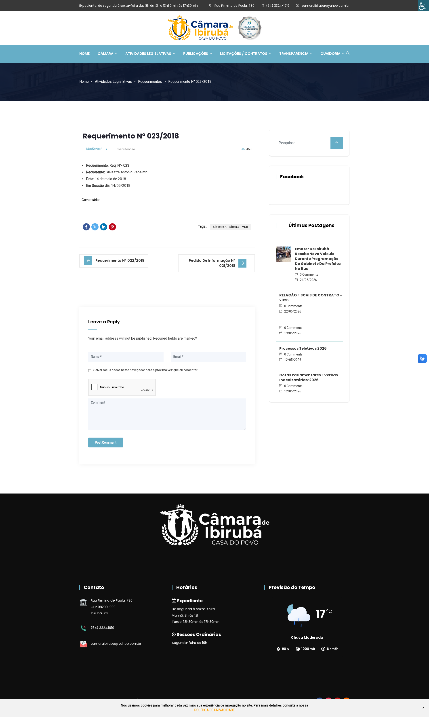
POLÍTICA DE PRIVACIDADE (214, 710)
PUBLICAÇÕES (195, 53)
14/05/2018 (93, 149)
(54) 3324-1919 (277, 5)
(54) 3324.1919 (102, 627)
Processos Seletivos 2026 (303, 348)
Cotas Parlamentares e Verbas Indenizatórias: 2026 (308, 377)
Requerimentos (150, 81)
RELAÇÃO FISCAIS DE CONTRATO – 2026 (310, 298)
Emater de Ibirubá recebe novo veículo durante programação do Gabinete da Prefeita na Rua (318, 258)
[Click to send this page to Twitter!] (95, 226)
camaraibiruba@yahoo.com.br (326, 5)
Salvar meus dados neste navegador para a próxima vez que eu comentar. (145, 370)
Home (84, 53)
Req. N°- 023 (119, 165)
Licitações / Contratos (243, 53)
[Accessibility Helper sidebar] (423, 5)
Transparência (293, 53)
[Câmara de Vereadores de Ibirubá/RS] (214, 28)
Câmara (105, 53)
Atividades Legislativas (148, 53)
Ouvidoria (330, 53)
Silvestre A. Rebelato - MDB (230, 226)
